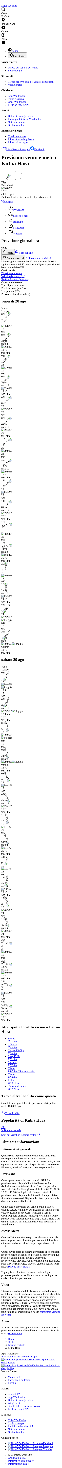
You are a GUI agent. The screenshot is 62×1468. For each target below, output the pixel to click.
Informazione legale (18, 142)
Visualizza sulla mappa (18, 149)
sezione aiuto (15, 1333)
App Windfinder (16, 96)
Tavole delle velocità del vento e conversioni (31, 81)
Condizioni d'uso (17, 136)
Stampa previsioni (15, 258)
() (13, 276)
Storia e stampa (16, 99)
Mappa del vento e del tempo (23, 67)
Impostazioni (19, 56)
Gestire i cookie (16, 125)
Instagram (48, 1446)
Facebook (39, 149)
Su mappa (8, 201)
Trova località (12, 1113)
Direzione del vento (11, 273)
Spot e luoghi (15, 70)
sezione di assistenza (19, 1266)
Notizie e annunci (17, 122)
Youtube (47, 1449)
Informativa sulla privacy (21, 139)
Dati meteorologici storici (21, 116)
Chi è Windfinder (17, 101)
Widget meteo (15, 84)
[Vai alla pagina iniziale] (1, 2)
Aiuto (15, 51)
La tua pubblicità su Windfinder (24, 119)
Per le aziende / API (18, 104)
